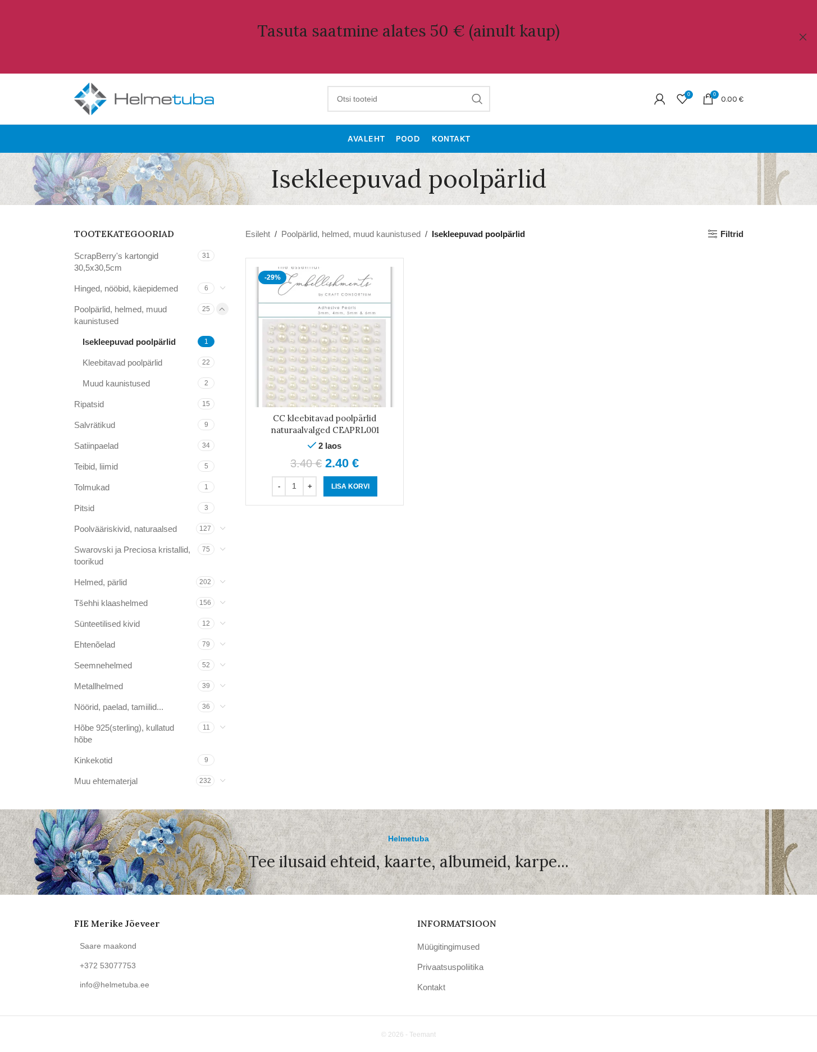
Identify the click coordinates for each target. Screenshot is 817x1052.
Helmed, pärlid (100, 582)
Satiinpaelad (96, 445)
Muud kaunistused (116, 383)
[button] (350, 486)
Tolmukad (91, 487)
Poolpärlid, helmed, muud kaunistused (120, 315)
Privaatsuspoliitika (450, 967)
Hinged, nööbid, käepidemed (126, 288)
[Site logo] (144, 98)
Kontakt (431, 987)
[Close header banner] (803, 37)
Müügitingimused (448, 946)
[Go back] (257, 178)
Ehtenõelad (94, 644)
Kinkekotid (93, 760)
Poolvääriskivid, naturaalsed (125, 529)
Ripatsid (89, 404)
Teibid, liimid (96, 466)
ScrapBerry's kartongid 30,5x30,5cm (116, 261)
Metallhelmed (98, 686)
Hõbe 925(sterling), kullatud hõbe (124, 733)
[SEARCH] (477, 99)
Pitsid (84, 508)
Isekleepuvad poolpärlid (129, 342)
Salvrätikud (94, 425)
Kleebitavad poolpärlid (122, 362)
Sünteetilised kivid (107, 624)
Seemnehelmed (103, 665)
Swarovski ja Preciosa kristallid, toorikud (132, 555)
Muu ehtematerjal (106, 781)
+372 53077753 (108, 965)
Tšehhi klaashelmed (111, 603)
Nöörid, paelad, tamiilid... (118, 707)
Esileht (257, 234)
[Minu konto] (660, 99)
